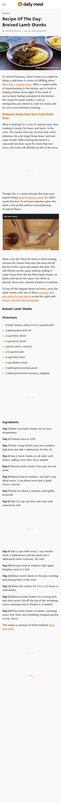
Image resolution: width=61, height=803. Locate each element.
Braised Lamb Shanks (17, 309)
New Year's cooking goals (17, 84)
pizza (21, 197)
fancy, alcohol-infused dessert (21, 300)
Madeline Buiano (13, 31)
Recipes (6, 13)
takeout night (35, 197)
